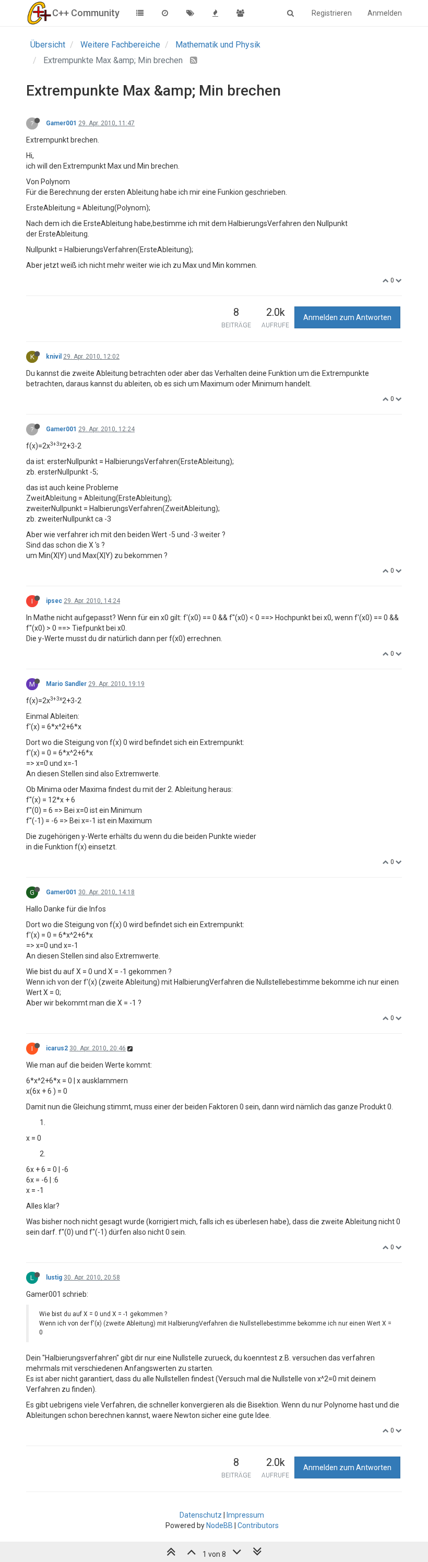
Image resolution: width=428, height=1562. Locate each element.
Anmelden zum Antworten (347, 317)
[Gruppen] (240, 13)
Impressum (245, 1515)
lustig (54, 1277)
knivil (54, 356)
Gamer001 (61, 123)
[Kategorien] (139, 13)
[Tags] (190, 13)
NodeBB (219, 1525)
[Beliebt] (215, 13)
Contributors (258, 1525)
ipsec (54, 601)
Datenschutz (201, 1515)
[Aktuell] (164, 13)
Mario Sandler (66, 684)
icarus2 (57, 1048)
